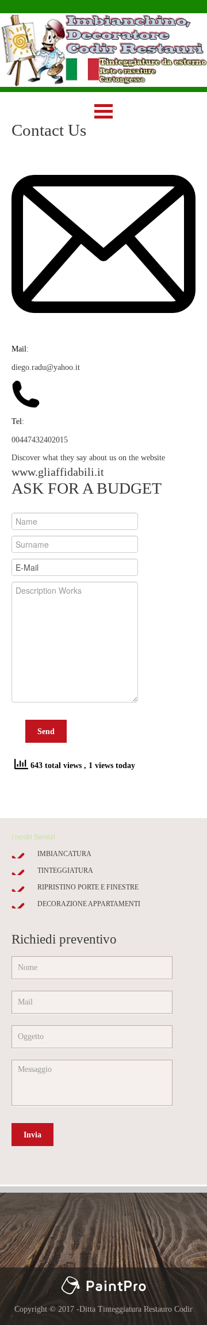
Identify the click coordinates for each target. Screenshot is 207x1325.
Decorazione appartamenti (88, 904)
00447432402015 (40, 440)
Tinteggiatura (65, 870)
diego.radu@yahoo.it (46, 367)
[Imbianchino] (103, 1281)
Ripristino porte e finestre (88, 887)
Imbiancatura (64, 854)
